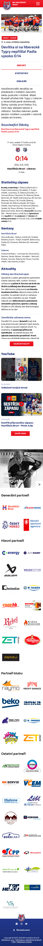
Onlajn (21, 81)
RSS (14, 942)
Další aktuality (22, 344)
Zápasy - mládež (9, 38)
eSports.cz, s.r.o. (7, 940)
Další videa (20, 433)
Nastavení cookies (24, 942)
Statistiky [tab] (21, 73)
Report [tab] (21, 65)
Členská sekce (23, 930)
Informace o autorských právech (29, 940)
